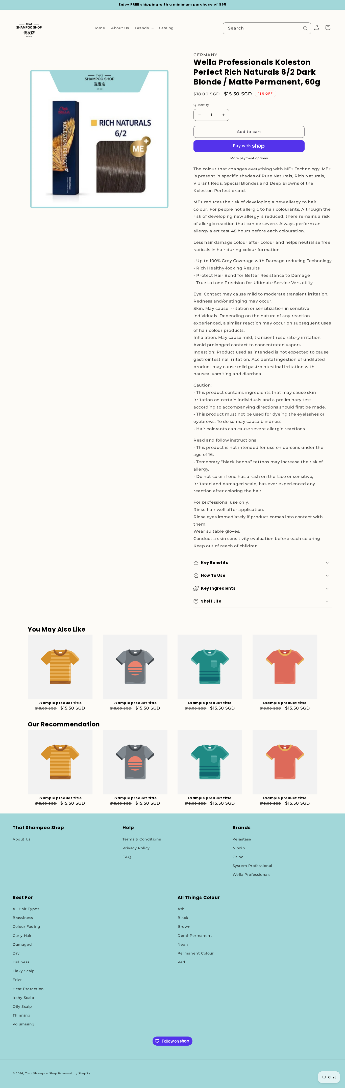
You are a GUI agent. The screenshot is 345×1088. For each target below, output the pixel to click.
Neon (183, 944)
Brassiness (23, 917)
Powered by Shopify (74, 1073)
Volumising (24, 1024)
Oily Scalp (22, 1006)
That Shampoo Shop (41, 1073)
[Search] (305, 28)
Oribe (238, 857)
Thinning (22, 1015)
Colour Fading (26, 926)
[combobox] (267, 28)
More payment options (249, 158)
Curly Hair (22, 935)
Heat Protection (28, 989)
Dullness (21, 962)
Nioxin (239, 848)
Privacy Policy (136, 848)
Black (183, 917)
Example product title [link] (60, 703)
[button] (144, 28)
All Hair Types (26, 909)
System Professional (252, 865)
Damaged (22, 944)
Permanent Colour (196, 953)
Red (181, 962)
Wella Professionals (251, 874)
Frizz (17, 979)
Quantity (201, 105)
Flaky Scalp (24, 971)
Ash (181, 909)
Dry (16, 953)
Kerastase (242, 839)
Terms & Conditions (141, 839)
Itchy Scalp (23, 997)
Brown (184, 926)
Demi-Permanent (195, 935)
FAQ (126, 857)
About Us (22, 839)
